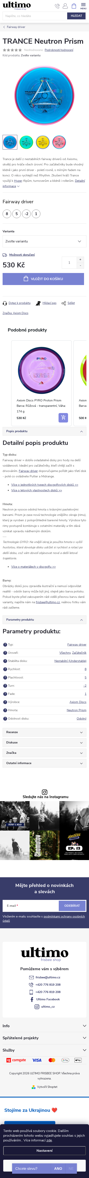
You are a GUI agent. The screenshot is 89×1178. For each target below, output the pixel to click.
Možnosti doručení (22, 255)
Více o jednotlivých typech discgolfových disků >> (44, 485)
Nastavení (44, 1150)
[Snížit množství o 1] (80, 265)
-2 (84, 686)
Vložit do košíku (47, 279)
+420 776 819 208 (47, 985)
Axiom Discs (78, 702)
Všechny (65, 653)
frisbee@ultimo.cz (48, 977)
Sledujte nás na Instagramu (45, 797)
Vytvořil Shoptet (47, 1087)
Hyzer (18, 181)
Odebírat (72, 906)
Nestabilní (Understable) (70, 661)
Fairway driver (28, 471)
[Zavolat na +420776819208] (57, 6)
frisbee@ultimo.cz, (48, 602)
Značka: (15, 313)
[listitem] (41, 383)
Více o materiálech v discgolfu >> (33, 567)
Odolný (81, 719)
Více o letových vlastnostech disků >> (36, 490)
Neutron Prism (76, 710)
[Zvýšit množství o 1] (80, 260)
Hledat (76, 16)
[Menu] (83, 5)
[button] (7, 383)
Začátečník (79, 653)
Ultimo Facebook (48, 999)
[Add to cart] (63, 417)
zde (49, 1140)
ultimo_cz (48, 1007)
